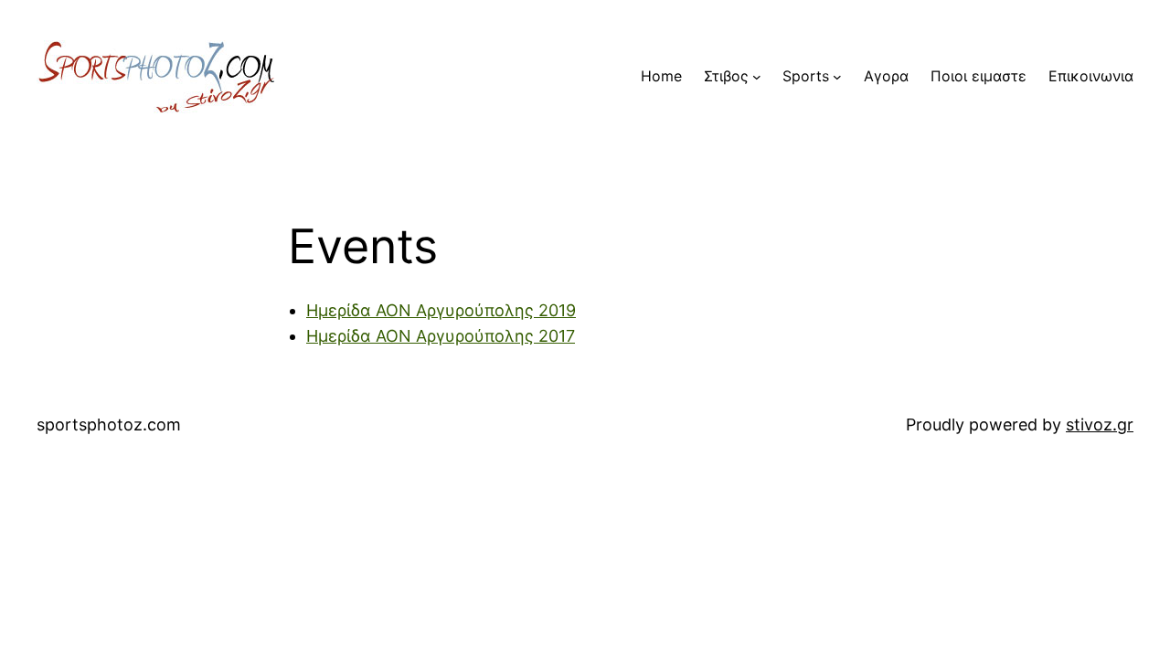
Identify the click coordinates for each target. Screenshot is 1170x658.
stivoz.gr (1099, 424)
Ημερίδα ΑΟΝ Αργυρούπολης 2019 (441, 310)
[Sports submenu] (837, 76)
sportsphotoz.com (109, 424)
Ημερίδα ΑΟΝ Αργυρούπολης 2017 (440, 335)
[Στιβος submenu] (756, 76)
